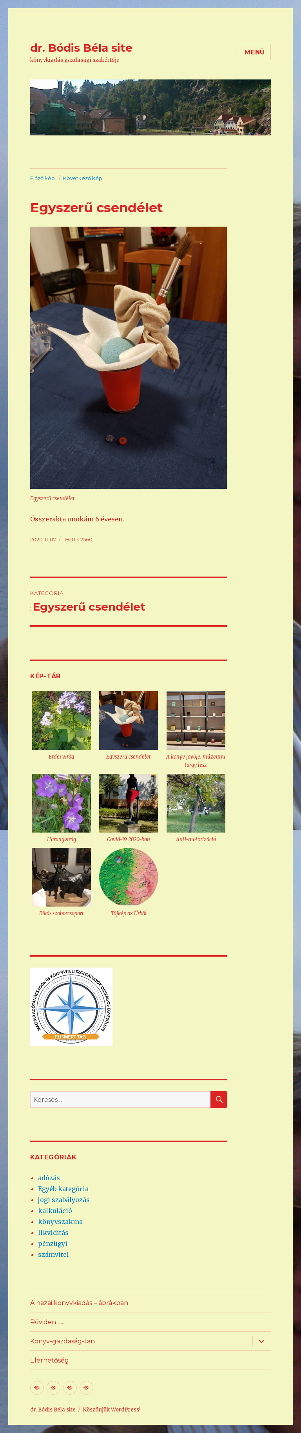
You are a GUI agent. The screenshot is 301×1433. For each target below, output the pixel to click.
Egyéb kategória (63, 1189)
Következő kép (82, 178)
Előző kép (42, 178)
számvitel (53, 1254)
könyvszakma (60, 1222)
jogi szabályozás (64, 1200)
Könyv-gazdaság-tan (62, 1341)
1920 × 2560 (78, 539)
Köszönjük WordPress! (111, 1409)
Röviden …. (46, 1322)
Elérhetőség (49, 1360)
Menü (255, 52)
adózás (49, 1178)
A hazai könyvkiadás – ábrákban (79, 1303)
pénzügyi (52, 1243)
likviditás (53, 1233)
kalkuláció (55, 1211)
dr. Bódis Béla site (81, 47)
